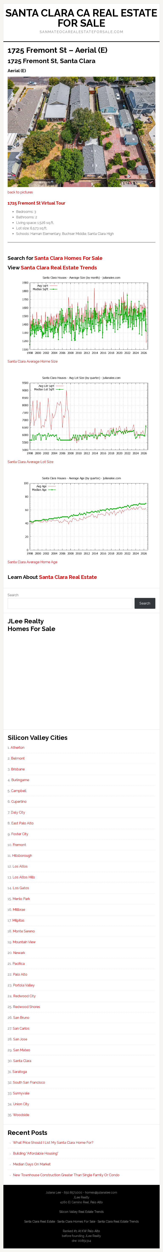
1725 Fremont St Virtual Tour (36, 203)
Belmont (18, 758)
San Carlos (21, 1028)
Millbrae (19, 910)
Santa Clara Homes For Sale (68, 258)
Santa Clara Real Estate (68, 577)
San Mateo (21, 1050)
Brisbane (18, 769)
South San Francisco (29, 1082)
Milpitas (18, 920)
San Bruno (21, 1018)
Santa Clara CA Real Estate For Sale (81, 18)
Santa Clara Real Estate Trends (59, 268)
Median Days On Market (32, 1164)
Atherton (17, 748)
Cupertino (19, 802)
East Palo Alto (22, 823)
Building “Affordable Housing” (35, 1153)
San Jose (20, 1039)
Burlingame (20, 780)
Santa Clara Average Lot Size (30, 462)
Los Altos (20, 866)
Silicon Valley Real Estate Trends (81, 1211)
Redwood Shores (26, 1007)
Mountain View (24, 942)
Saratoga (20, 1072)
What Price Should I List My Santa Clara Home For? (53, 1143)
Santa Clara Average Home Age (32, 562)
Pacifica (19, 964)
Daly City (18, 812)
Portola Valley (24, 985)
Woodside (21, 1115)
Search (13, 595)
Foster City (19, 834)
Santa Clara (22, 1061)
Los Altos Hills (24, 877)
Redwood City (24, 996)
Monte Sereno (24, 931)
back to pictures (20, 192)
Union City (21, 1104)
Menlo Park (21, 899)
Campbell (18, 791)
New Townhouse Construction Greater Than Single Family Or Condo (66, 1175)
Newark (19, 953)
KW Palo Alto (91, 1231)
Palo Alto (20, 974)
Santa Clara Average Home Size (33, 361)
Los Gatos (21, 888)
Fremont (19, 845)
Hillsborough (22, 856)
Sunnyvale (21, 1093)
